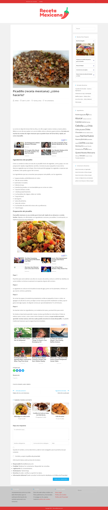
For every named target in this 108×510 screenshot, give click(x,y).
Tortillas (90, 155)
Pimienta (28, 384)
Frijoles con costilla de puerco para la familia (83, 60)
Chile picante (80, 129)
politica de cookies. (44, 499)
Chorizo (84, 132)
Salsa (78, 155)
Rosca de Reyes (79, 65)
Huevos (78, 139)
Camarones (89, 118)
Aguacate (83, 114)
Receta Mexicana (88, 152)
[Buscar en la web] (96, 2)
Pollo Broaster (60, 416)
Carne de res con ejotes (81, 70)
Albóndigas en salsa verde (22, 416)
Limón (87, 143)
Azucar (79, 118)
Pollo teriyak (78, 102)
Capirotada (87, 169)
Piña (82, 149)
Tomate (82, 156)
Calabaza (84, 118)
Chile (90, 125)
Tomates (87, 155)
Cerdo (85, 126)
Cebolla (79, 125)
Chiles (87, 129)
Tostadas (77, 158)
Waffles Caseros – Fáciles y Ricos (82, 96)
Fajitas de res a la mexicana (86, 178)
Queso (78, 152)
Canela (78, 122)
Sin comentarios (49, 100)
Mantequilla (79, 146)
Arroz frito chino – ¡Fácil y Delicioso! (83, 99)
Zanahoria (82, 158)
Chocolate (78, 132)
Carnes (88, 122)
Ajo (87, 114)
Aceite (77, 115)
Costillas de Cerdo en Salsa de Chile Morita (41, 414)
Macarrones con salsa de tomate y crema (84, 75)
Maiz (91, 143)
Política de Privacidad (61, 475)
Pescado (85, 146)
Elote (91, 132)
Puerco (90, 149)
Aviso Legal (58, 492)
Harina (83, 135)
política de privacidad (33, 456)
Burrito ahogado (80, 41)
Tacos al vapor (88, 172)
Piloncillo (89, 146)
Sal (76, 156)
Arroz (90, 114)
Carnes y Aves (37, 100)
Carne (83, 122)
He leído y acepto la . (27, 456)
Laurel (24, 384)
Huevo (90, 135)
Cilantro (88, 132)
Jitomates (20, 384)
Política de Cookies (60, 495)
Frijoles (77, 136)
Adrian (17, 100)
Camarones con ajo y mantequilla (83, 93)
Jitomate (84, 139)
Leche (82, 142)
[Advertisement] (41, 39)
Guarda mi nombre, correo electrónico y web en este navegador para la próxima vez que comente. (39, 451)
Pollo (85, 149)
